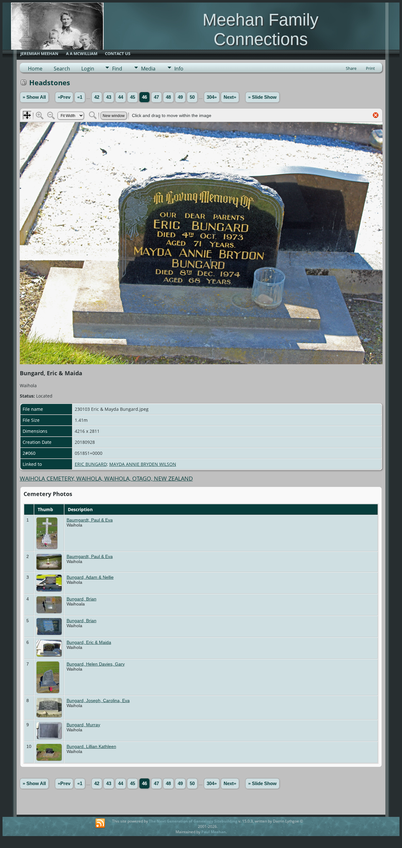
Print (370, 68)
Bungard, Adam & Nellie (90, 577)
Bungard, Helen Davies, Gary (96, 664)
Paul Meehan (213, 831)
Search (62, 68)
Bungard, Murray (83, 724)
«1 (79, 97)
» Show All (34, 97)
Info (178, 68)
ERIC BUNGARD (91, 464)
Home (35, 68)
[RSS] (100, 823)
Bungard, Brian (81, 598)
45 (132, 97)
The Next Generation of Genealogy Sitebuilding (193, 821)
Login (87, 68)
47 (156, 97)
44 (120, 97)
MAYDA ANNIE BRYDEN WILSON (142, 464)
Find (117, 68)
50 (192, 97)
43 (108, 97)
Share (351, 68)
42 (96, 97)
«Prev (64, 97)
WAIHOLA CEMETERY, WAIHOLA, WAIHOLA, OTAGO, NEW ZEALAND (106, 478)
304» (212, 97)
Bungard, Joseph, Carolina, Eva (98, 700)
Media (148, 68)
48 (168, 97)
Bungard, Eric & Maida (89, 642)
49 (180, 97)
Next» (230, 97)
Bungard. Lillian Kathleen (91, 746)
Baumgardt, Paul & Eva (90, 519)
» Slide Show (262, 97)
